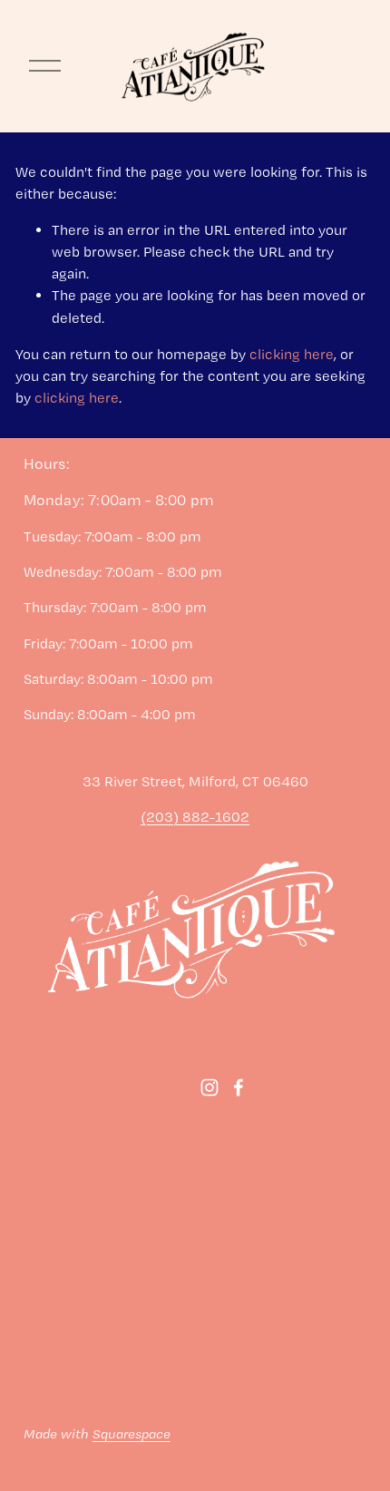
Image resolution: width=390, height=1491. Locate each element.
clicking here (291, 354)
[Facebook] (238, 1087)
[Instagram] (209, 1087)
